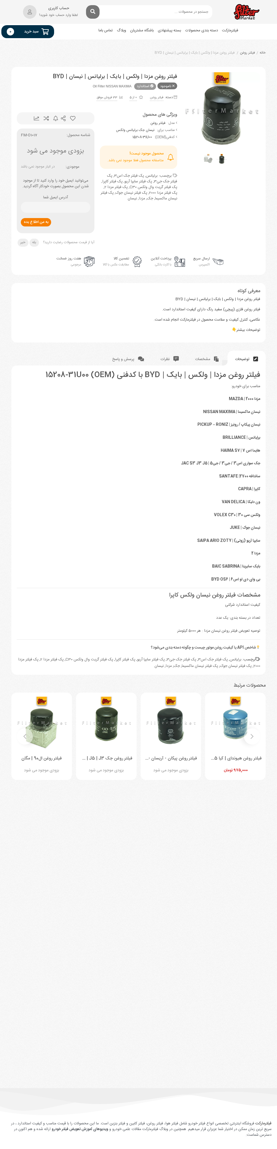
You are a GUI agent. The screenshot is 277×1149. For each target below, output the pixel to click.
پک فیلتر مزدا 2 (116, 187)
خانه (263, 53)
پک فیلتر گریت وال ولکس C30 (153, 187)
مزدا (142, 198)
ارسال (63, 118)
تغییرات (36, 118)
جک (150, 198)
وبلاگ (121, 31)
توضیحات (242, 359)
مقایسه (46, 118)
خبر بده (55, 118)
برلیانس (151, 176)
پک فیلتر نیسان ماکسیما (200, 666)
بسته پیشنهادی (169, 31)
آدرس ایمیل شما (55, 198)
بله (34, 242)
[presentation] (193, 111)
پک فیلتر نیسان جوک (131, 193)
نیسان (132, 198)
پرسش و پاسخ (123, 359)
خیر (22, 242)
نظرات (165, 359)
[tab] (246, 358)
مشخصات (203, 359)
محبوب (72, 118)
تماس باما (105, 31)
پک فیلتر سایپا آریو (138, 181)
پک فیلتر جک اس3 (129, 176)
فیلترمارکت (230, 31)
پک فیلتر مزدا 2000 (163, 193)
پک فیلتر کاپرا (112, 181)
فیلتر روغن (247, 53)
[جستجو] (93, 12)
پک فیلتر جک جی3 (181, 659)
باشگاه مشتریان (142, 31)
